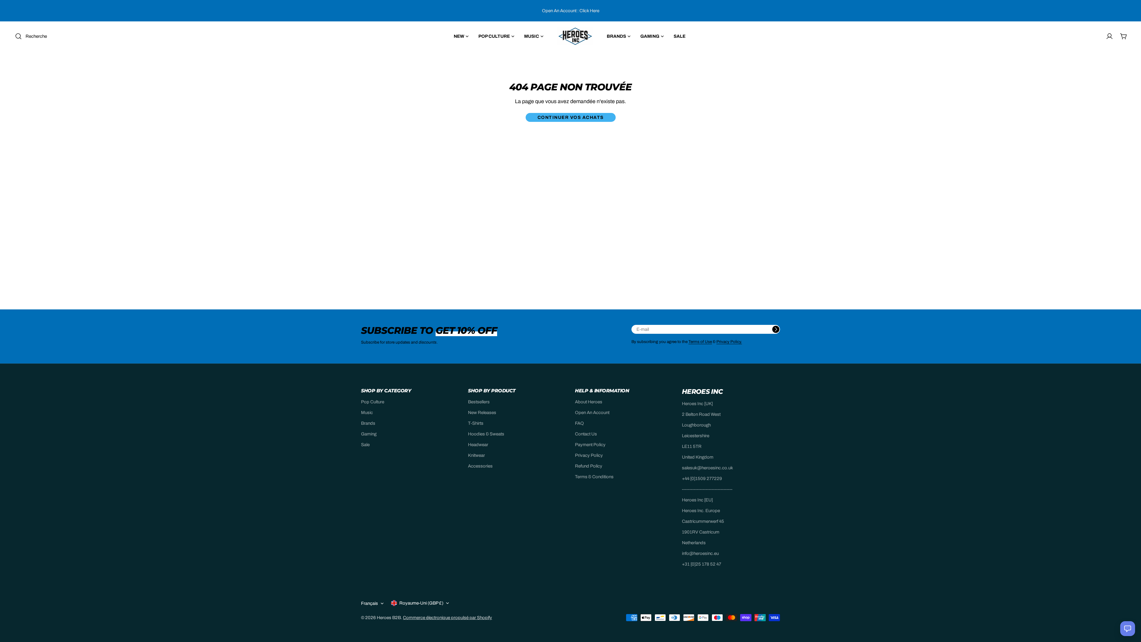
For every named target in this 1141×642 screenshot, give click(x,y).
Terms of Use (700, 341)
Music (367, 412)
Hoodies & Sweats (486, 434)
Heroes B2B (389, 617)
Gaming (368, 434)
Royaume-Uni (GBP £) (421, 603)
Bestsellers (479, 401)
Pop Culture (372, 401)
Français (369, 603)
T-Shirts (475, 423)
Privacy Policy (589, 455)
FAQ (579, 423)
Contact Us (586, 434)
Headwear (478, 444)
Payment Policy (590, 444)
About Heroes (588, 401)
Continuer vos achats (571, 117)
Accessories (480, 466)
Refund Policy (588, 466)
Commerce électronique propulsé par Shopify (447, 617)
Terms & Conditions (594, 476)
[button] (1127, 628)
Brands (368, 423)
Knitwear (476, 455)
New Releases (482, 412)
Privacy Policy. (729, 341)
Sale (365, 444)
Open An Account (592, 412)
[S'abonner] (775, 329)
